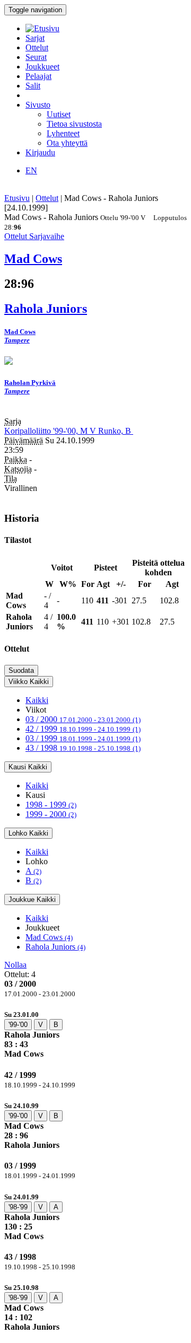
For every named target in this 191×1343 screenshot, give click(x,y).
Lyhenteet (63, 133)
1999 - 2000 (50, 814)
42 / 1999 (83, 728)
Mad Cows (49, 937)
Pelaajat (38, 76)
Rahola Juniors (55, 946)
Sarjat (35, 37)
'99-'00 (18, 1025)
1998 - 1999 (50, 804)
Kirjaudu (40, 152)
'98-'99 (18, 1207)
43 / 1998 (83, 747)
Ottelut (36, 47)
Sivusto (37, 104)
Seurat (36, 57)
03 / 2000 (83, 719)
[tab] (95, 1034)
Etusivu (17, 198)
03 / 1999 (83, 738)
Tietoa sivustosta (74, 123)
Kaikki (36, 700)
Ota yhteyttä (67, 142)
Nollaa (15, 964)
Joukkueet (42, 66)
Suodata (21, 670)
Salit (32, 85)
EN (31, 170)
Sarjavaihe (46, 236)
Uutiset (59, 114)
